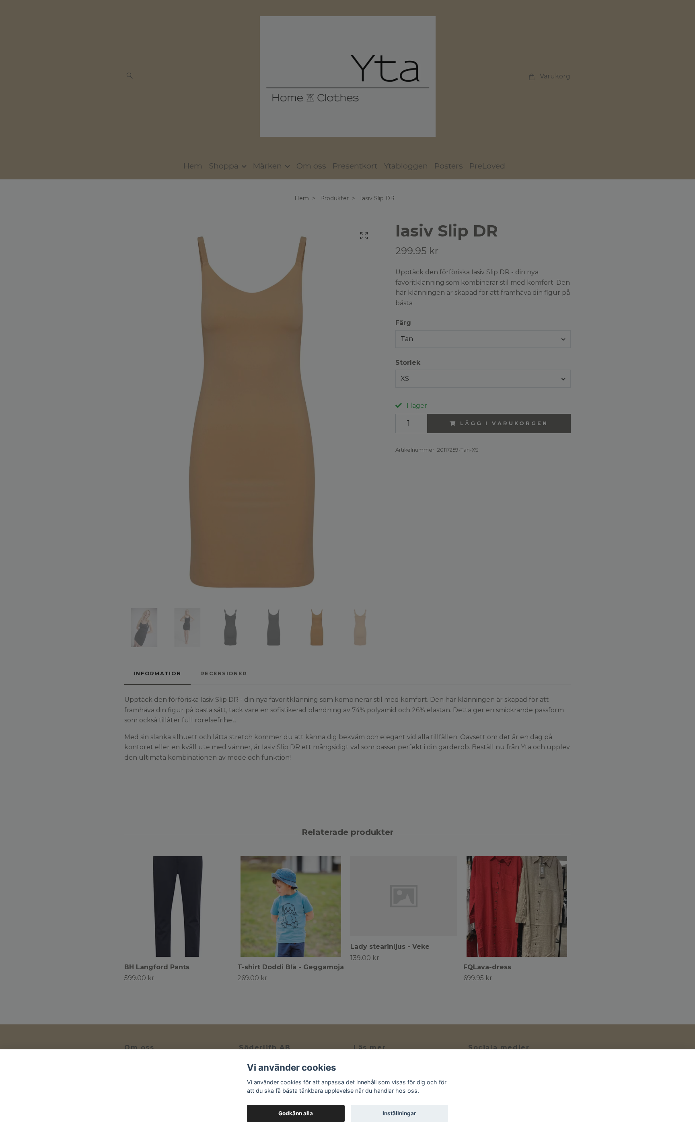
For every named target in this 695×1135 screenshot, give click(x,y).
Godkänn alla (295, 1113)
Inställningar (399, 1113)
